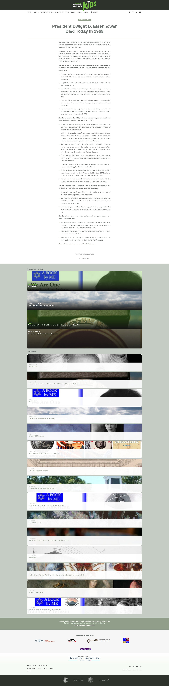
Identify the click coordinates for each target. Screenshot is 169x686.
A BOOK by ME (59, 12)
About (86, 12)
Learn (29, 12)
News (67, 12)
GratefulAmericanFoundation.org (86, 625)
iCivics (73, 12)
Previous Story (85, 258)
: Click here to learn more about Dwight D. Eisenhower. (78, 244)
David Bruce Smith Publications (134, 670)
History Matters (46, 12)
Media (79, 12)
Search (95, 12)
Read (35, 12)
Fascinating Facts (84, 19)
